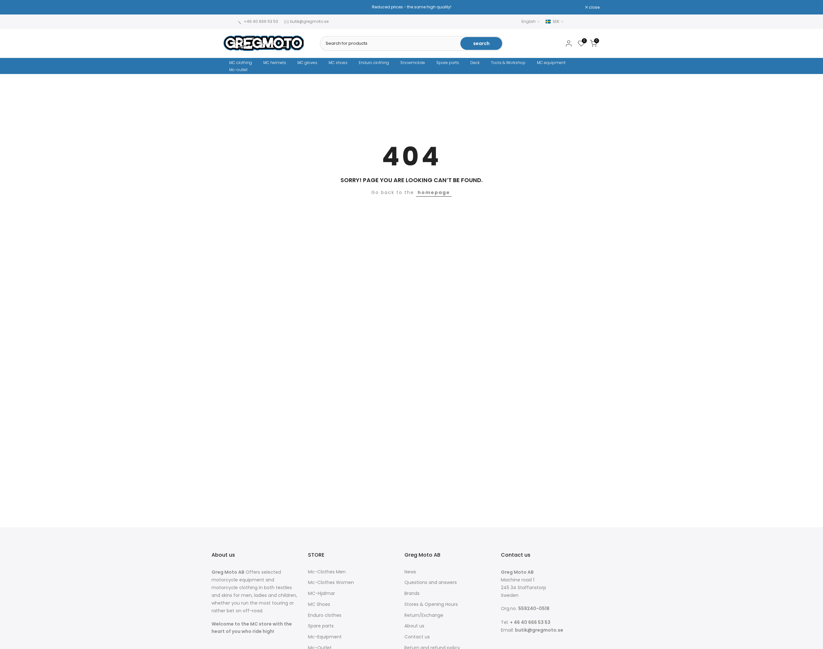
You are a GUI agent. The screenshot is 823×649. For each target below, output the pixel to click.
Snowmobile (412, 62)
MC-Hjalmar (321, 593)
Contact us (417, 637)
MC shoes (338, 62)
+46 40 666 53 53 (261, 21)
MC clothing (240, 62)
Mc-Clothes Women (331, 582)
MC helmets (274, 62)
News (410, 572)
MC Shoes (319, 604)
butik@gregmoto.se (309, 21)
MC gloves (307, 62)
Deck (475, 62)
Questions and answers (430, 582)
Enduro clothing (374, 62)
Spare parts (447, 62)
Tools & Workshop (508, 62)
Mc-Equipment (325, 637)
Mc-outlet (238, 69)
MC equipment (551, 62)
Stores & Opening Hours (431, 604)
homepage (434, 192)
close (232, 7)
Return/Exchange (423, 615)
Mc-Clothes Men (327, 572)
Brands (412, 593)
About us (414, 626)
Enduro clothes (324, 615)
